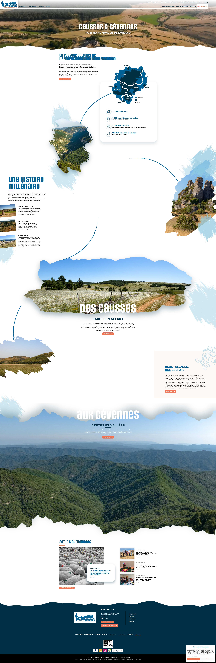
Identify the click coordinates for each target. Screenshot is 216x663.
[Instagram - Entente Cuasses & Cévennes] (106, 618)
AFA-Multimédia (137, 659)
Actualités (193, 6)
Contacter (194, 2)
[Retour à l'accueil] (9, 4)
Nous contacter (106, 621)
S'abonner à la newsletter (108, 625)
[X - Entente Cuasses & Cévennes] (104, 618)
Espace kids (164, 2)
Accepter (193, 658)
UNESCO (77, 659)
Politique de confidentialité (200, 661)
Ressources (149, 2)
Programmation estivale (168, 6)
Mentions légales (83, 659)
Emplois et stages (184, 2)
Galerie (157, 2)
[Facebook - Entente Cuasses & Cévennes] (102, 618)
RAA (177, 2)
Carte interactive (202, 6)
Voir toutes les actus (66, 587)
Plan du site (104, 659)
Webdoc (171, 2)
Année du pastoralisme (182, 6)
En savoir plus (64, 79)
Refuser (208, 658)
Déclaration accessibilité (113, 659)
